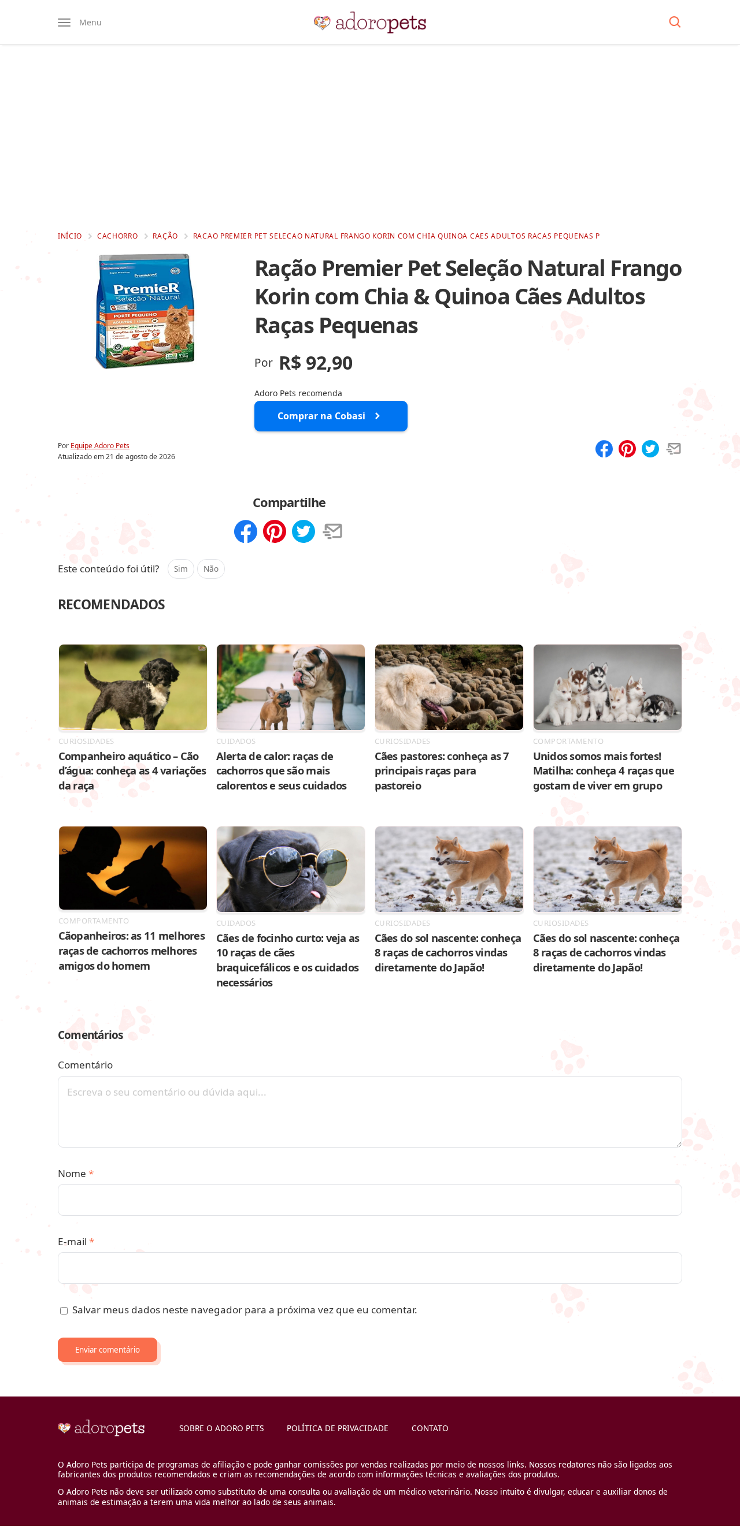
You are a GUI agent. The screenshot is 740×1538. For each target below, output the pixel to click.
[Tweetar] (650, 450)
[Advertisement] (370, 137)
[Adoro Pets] (370, 22)
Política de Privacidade (337, 1427)
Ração (165, 236)
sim (181, 568)
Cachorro (117, 236)
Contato (430, 1427)
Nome (76, 1173)
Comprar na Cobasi (321, 415)
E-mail (76, 1241)
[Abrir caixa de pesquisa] (675, 22)
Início (70, 236)
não (211, 568)
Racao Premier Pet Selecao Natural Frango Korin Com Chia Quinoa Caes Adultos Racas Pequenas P (396, 236)
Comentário (85, 1064)
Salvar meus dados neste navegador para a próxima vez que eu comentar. (244, 1309)
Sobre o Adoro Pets (221, 1427)
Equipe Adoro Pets (100, 445)
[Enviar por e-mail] (673, 450)
